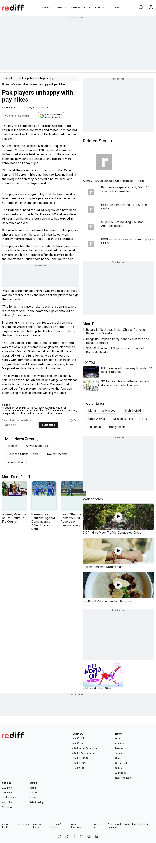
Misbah (12, 446)
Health (33, 787)
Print (76, 420)
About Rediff (5, 826)
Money (73, 7)
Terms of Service (55, 826)
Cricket (17, 84)
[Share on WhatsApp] (59, 837)
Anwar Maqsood (37, 446)
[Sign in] (151, 7)
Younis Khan (16, 462)
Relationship (36, 802)
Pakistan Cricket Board (23, 454)
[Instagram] (81, 837)
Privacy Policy (37, 826)
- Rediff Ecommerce (83, 753)
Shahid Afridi (132, 410)
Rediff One (78, 743)
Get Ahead (121, 763)
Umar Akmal (96, 419)
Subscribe (48, 424)
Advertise (23, 824)
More (113, 7)
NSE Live (7, 792)
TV (106, 7)
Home (45, 7)
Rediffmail (78, 738)
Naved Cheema (57, 454)
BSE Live (7, 787)
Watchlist (7, 802)
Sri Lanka (94, 427)
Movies (119, 748)
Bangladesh (117, 427)
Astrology (120, 772)
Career (33, 797)
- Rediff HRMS (80, 758)
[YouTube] (89, 837)
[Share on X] (67, 837)
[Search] (141, 7)
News (59, 7)
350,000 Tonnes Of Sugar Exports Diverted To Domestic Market (117, 350)
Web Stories (93, 499)
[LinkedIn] (96, 837)
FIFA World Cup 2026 (97, 688)
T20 (144, 419)
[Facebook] (74, 837)
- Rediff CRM (79, 763)
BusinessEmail (90, 7)
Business (120, 743)
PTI (13, 107)
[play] (118, 516)
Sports (118, 753)
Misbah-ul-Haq (123, 419)
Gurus (101, 7)
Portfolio (7, 807)
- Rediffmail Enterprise (84, 748)
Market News (9, 797)
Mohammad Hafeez (102, 410)
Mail (51, 7)
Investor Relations (76, 826)
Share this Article (19, 115)
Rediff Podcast (123, 777)
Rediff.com (123, 824)
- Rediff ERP (78, 768)
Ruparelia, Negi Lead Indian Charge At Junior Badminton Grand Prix (116, 331)
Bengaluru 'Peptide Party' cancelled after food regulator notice (117, 341)
